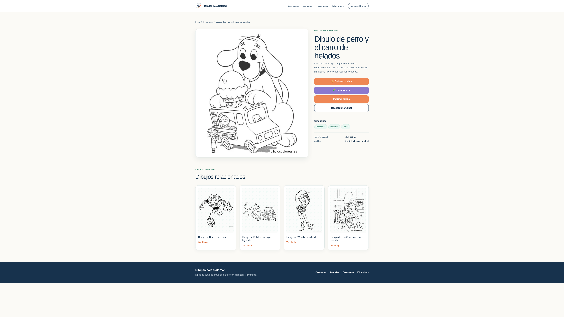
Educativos (338, 6)
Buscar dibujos (358, 6)
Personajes (322, 6)
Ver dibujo (204, 242)
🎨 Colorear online (341, 81)
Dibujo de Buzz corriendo (212, 237)
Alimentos (334, 127)
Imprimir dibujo (341, 99)
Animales (307, 6)
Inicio (197, 22)
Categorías (293, 6)
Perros (346, 127)
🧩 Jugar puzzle (341, 90)
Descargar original (341, 108)
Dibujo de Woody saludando (301, 237)
